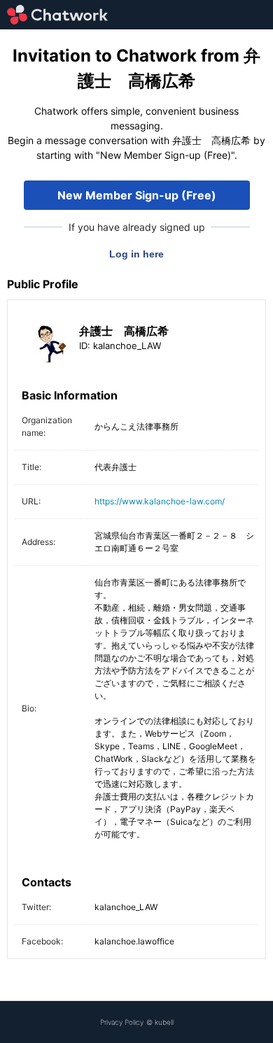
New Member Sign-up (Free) (136, 195)
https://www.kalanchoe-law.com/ (159, 501)
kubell (164, 1022)
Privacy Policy (122, 1022)
